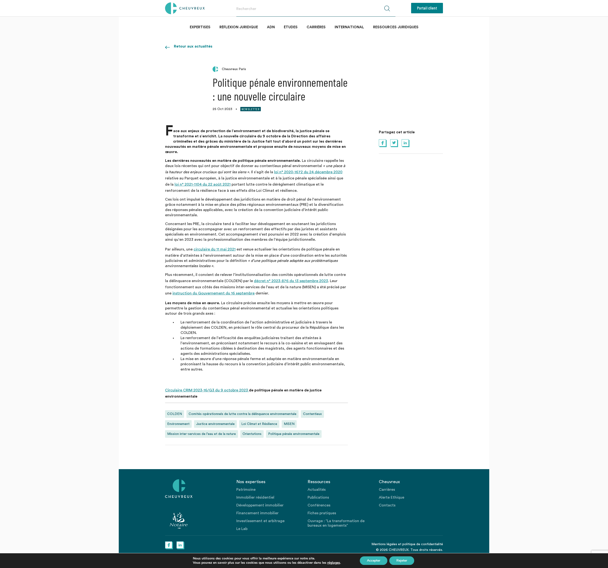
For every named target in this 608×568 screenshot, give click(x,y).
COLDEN (174, 414)
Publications (318, 497)
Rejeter (401, 560)
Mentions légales (384, 544)
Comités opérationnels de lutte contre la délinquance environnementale (242, 414)
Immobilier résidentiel (255, 497)
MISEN (289, 424)
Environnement (178, 424)
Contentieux (312, 414)
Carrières (316, 27)
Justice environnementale (215, 424)
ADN (271, 27)
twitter (393, 142)
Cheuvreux (185, 8)
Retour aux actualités (193, 46)
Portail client (427, 7)
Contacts (387, 505)
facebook (382, 142)
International (349, 27)
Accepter (373, 560)
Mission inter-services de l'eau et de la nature (201, 434)
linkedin (405, 142)
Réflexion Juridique (238, 27)
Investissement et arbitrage (260, 521)
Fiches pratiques (322, 513)
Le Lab (241, 529)
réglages (333, 563)
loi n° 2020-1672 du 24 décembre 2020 (308, 172)
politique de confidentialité (422, 544)
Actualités (317, 489)
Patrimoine (246, 489)
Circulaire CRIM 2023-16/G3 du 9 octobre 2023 (207, 390)
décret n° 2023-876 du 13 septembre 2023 (291, 281)
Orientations (251, 434)
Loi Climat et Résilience (259, 424)
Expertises (200, 27)
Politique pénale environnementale (293, 434)
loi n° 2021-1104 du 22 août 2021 (203, 184)
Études (291, 27)
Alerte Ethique (391, 497)
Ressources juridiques (395, 27)
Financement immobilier (257, 513)
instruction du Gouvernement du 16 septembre (213, 293)
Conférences (319, 505)
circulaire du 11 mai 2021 (215, 249)
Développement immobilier (260, 505)
